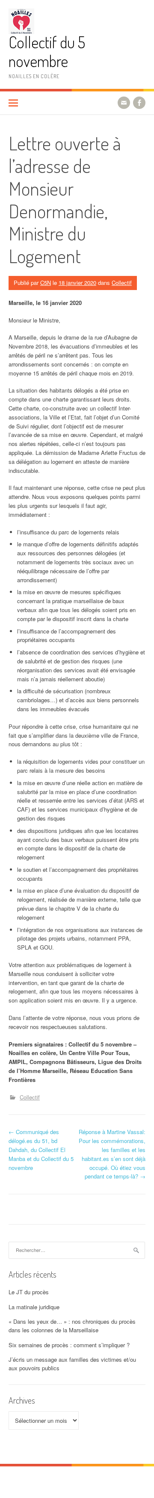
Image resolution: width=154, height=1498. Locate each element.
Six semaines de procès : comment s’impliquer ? (69, 1345)
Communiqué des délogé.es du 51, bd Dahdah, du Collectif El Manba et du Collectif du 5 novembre (41, 1149)
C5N (45, 282)
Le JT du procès (29, 1292)
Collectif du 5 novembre (47, 51)
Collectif (122, 282)
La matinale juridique (34, 1307)
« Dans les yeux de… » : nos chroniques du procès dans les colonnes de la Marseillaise (72, 1325)
